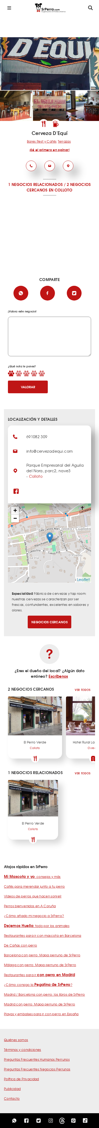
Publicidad (12, 1088)
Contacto (12, 1098)
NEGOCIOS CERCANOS (49, 621)
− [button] (15, 518)
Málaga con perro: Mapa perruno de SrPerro (40, 964)
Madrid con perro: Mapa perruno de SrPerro (39, 1004)
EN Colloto (61, 190)
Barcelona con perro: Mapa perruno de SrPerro (42, 955)
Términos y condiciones (22, 1049)
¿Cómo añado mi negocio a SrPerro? (34, 915)
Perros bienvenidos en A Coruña (30, 906)
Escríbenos (58, 676)
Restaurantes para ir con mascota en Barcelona (42, 935)
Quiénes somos (16, 1039)
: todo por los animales (36, 925)
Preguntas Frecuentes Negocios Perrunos (37, 1069)
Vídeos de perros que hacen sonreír (33, 896)
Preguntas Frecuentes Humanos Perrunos (37, 1059)
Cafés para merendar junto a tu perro (34, 886)
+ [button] (15, 510)
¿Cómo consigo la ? (38, 984)
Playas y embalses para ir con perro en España (41, 1014)
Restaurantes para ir (39, 974)
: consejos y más (32, 876)
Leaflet (83, 579)
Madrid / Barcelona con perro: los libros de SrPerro (44, 994)
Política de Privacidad (21, 1078)
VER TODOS (82, 690)
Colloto (36, 476)
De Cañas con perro (20, 945)
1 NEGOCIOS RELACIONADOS (35, 184)
